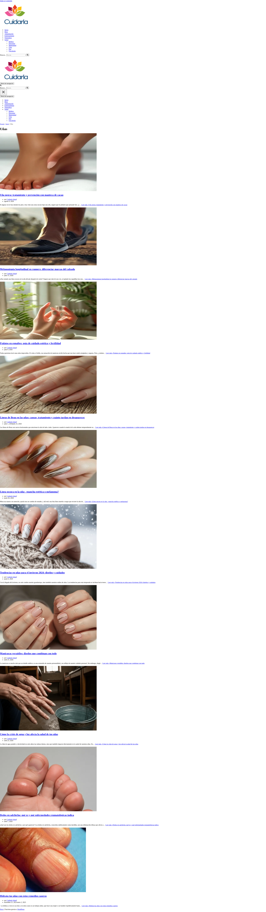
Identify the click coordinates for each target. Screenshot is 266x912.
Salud (7, 124)
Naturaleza (8, 38)
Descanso (12, 43)
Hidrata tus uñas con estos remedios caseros (23, 896)
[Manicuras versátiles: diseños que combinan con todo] (48, 649)
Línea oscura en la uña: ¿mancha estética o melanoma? (29, 491)
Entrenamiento (9, 36)
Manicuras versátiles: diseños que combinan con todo (28, 653)
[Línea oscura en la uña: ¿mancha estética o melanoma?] (48, 487)
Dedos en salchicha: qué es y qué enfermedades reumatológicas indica (37, 815)
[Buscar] (27, 55)
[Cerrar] (3, 92)
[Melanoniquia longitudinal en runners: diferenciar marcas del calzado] (48, 265)
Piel (10, 49)
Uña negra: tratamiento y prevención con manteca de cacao (31, 195)
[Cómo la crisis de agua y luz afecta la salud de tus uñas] (48, 730)
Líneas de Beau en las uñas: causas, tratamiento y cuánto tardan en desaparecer (42, 417)
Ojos (10, 47)
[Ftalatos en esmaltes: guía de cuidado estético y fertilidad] (48, 339)
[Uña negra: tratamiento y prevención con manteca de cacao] (48, 190)
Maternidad (12, 45)
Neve (2, 909)
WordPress (20, 909)
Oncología (12, 51)
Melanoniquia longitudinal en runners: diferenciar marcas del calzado (37, 269)
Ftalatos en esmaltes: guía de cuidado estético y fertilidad (30, 343)
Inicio (6, 30)
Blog (6, 32)
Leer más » (104, 205)
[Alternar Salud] (36, 109)
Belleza (11, 42)
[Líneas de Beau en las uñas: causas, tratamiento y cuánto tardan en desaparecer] (48, 413)
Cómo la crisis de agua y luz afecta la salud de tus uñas (29, 734)
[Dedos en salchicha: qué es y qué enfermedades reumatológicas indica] (48, 811)
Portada (2, 124)
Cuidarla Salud (12, 199)
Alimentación (9, 34)
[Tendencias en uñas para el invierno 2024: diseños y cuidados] (48, 568)
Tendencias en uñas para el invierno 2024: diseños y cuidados (32, 572)
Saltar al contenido (6, 1)
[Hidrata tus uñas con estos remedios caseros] (43, 891)
